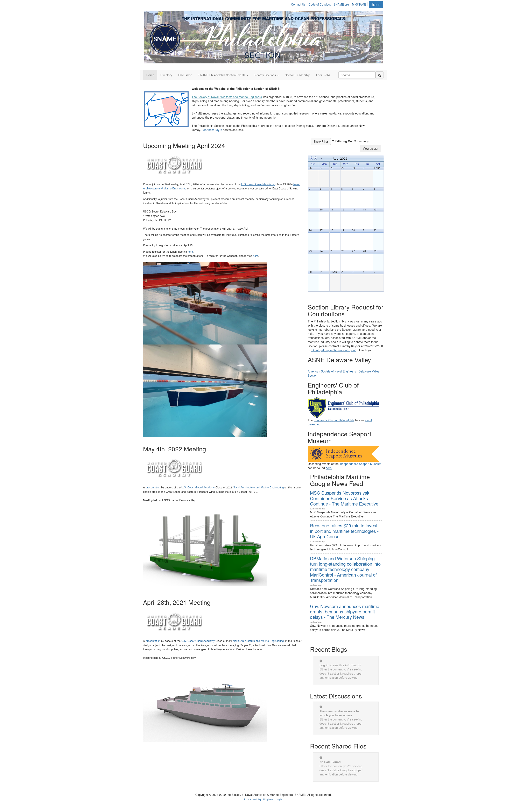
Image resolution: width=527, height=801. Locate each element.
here (190, 251)
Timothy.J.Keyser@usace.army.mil (333, 350)
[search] (379, 74)
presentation (153, 487)
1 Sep (333, 272)
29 (342, 168)
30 (353, 168)
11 (331, 209)
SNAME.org (341, 4)
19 (342, 230)
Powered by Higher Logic (263, 799)
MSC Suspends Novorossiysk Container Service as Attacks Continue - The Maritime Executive (344, 498)
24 (321, 251)
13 (353, 209)
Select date (321, 158)
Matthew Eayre (212, 130)
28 (331, 168)
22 (375, 230)
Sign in (375, 4)
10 (321, 209)
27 (321, 168)
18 (331, 230)
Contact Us (298, 4)
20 (353, 230)
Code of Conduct (320, 4)
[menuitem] (299, 3)
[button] (223, 75)
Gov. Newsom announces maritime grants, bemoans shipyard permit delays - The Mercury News (344, 611)
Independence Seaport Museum (360, 464)
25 (331, 251)
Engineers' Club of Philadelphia (334, 420)
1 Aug (377, 168)
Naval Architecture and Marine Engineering (258, 487)
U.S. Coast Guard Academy (258, 184)
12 (342, 209)
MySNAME (359, 4)
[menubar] (330, 3)
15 (375, 209)
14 (364, 209)
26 (310, 168)
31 (364, 168)
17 (321, 230)
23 (310, 251)
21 (364, 230)
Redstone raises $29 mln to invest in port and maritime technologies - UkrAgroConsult (344, 530)
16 (310, 230)
